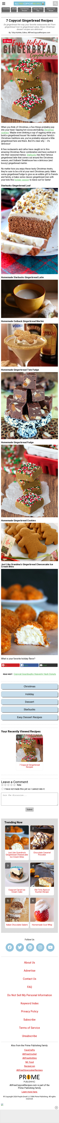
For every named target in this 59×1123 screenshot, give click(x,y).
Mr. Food (29, 1062)
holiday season (22, 179)
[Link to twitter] (20, 947)
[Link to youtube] (50, 947)
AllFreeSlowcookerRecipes (29, 1070)
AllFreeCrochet (29, 1054)
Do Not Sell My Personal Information (29, 995)
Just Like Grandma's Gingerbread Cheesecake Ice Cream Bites (17, 855)
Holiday (29, 694)
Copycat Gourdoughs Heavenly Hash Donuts (35, 674)
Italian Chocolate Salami (17, 925)
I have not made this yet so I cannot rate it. (24, 789)
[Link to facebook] (10, 947)
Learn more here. (30, 1092)
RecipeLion (29, 1066)
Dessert (29, 701)
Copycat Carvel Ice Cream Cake (17, 891)
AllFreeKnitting (30, 1058)
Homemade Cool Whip (42, 925)
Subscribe (29, 1019)
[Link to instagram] (40, 947)
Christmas (29, 686)
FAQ (29, 987)
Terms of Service (29, 1027)
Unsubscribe (29, 1036)
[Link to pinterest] (30, 947)
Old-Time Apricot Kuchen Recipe (42, 891)
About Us (29, 962)
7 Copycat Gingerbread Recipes (29, 766)
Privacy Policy (29, 1011)
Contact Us (29, 978)
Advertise (29, 970)
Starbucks (31, 155)
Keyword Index (30, 1003)
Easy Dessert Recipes (29, 717)
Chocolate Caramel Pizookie (42, 854)
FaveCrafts (29, 1050)
